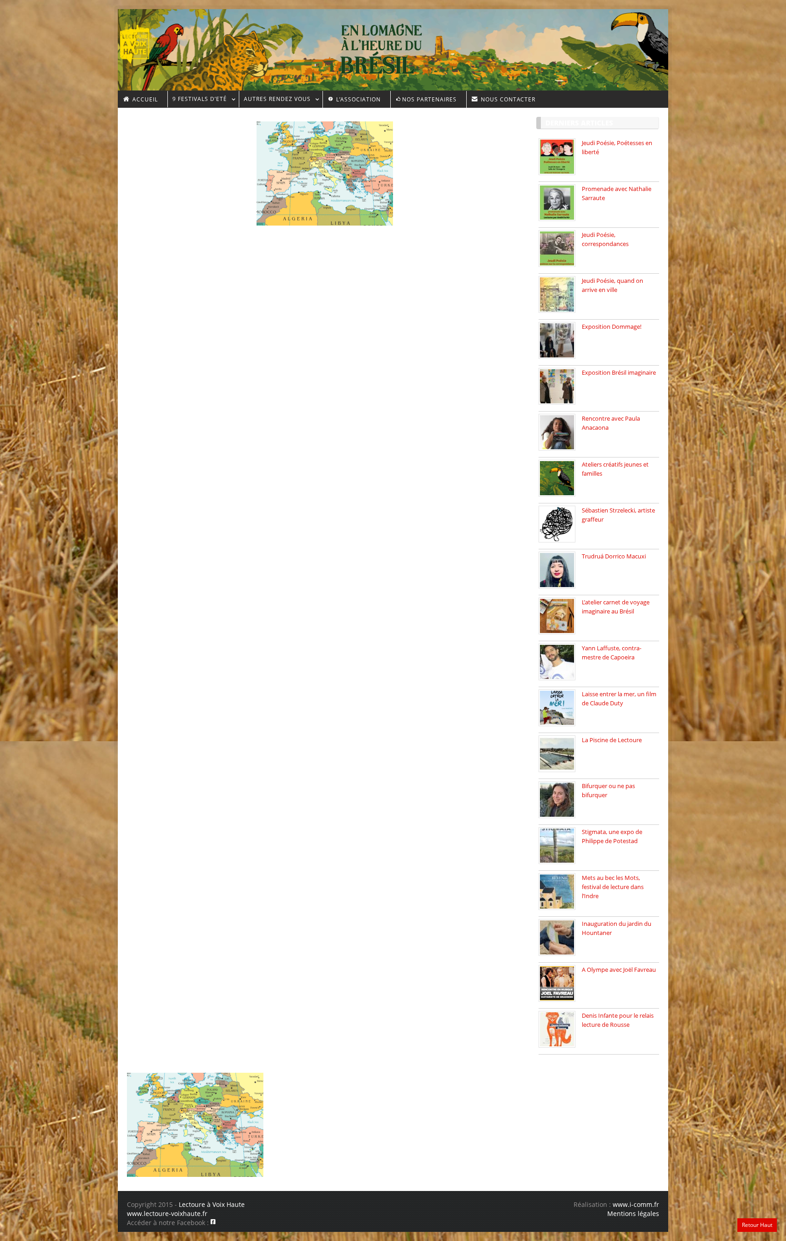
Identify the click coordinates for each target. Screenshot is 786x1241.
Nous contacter (507, 99)
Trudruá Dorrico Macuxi (614, 556)
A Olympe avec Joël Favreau (619, 969)
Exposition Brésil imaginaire (619, 372)
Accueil (144, 99)
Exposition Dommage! (611, 326)
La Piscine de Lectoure (612, 740)
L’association (357, 99)
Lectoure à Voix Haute (212, 1204)
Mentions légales (633, 1213)
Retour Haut (757, 1225)
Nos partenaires (429, 99)
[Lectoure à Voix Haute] (140, 41)
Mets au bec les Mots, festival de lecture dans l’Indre (613, 887)
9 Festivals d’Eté (197, 100)
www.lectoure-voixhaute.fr (167, 1213)
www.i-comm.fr (636, 1204)
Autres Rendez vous (275, 100)
